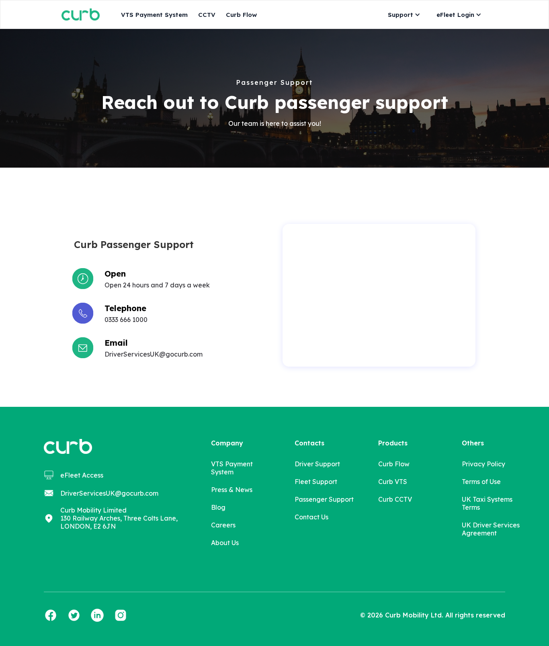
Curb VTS (392, 482)
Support (400, 14)
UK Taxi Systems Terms (487, 503)
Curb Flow (241, 14)
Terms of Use (481, 482)
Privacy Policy (483, 464)
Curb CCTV (395, 499)
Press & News (231, 490)
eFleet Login (455, 14)
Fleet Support (316, 482)
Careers (223, 525)
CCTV (206, 14)
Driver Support (317, 464)
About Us (225, 543)
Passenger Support (324, 499)
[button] (402, 15)
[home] (80, 14)
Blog (218, 507)
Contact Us (311, 517)
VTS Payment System (154, 14)
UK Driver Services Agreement (491, 529)
